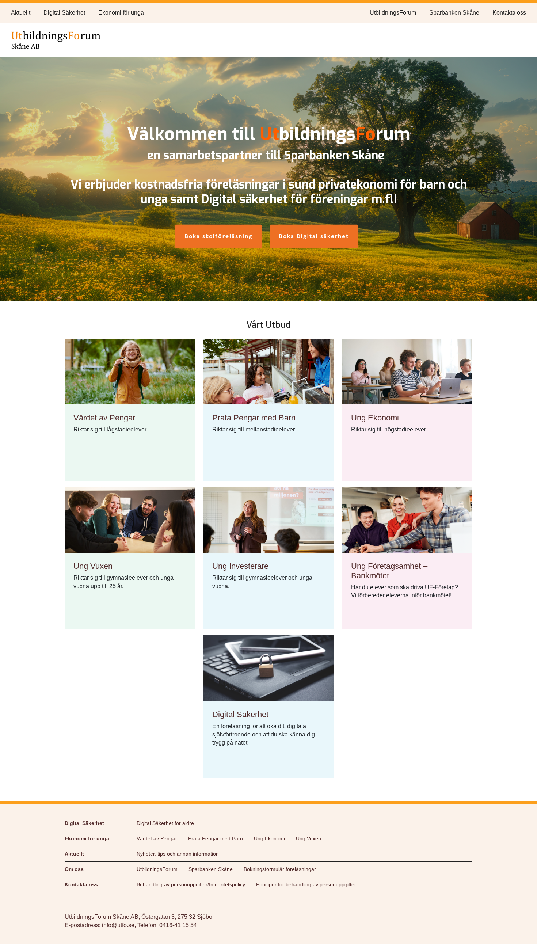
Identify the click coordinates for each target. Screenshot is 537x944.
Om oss (74, 869)
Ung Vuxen (308, 838)
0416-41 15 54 (178, 925)
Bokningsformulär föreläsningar (280, 869)
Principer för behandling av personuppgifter (306, 884)
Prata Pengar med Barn (215, 838)
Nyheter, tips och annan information (178, 854)
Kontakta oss (509, 12)
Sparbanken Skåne (454, 12)
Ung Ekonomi (269, 838)
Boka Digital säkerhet (314, 236)
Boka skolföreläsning (218, 236)
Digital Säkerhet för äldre (165, 823)
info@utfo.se (118, 925)
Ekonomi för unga (121, 12)
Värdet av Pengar (157, 838)
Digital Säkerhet (64, 12)
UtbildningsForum (393, 12)
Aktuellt (20, 12)
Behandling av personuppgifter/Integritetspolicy (191, 884)
